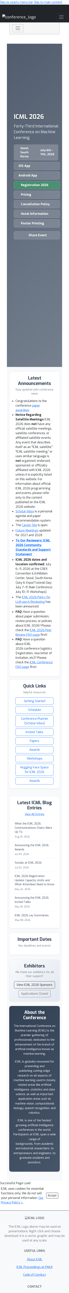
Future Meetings (27, 530)
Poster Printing (32, 223)
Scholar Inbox (25, 511)
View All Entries (34, 814)
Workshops (34, 758)
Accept (52, 1195)
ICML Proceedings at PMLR (34, 1267)
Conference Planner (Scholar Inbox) (34, 721)
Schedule (34, 710)
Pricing (26, 195)
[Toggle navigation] (18, 28)
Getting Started (34, 701)
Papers (34, 741)
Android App (28, 175)
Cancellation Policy (35, 204)
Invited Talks (34, 732)
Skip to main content (48, 2)
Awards (34, 750)
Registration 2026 (34, 185)
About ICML (34, 1259)
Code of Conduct (34, 1275)
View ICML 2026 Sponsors (34, 985)
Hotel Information (34, 214)
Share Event (38, 235)
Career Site (29, 525)
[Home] (19, 17)
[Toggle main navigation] (61, 17)
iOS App (24, 166)
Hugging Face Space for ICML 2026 (34, 769)
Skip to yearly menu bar (16, 2)
